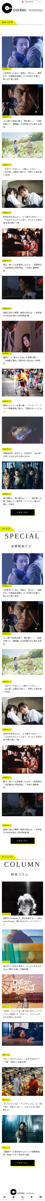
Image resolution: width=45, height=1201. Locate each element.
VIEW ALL (22, 512)
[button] (40, 648)
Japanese (28, 2)
